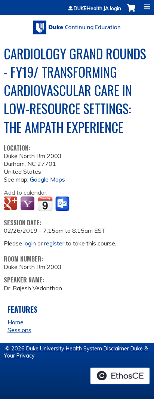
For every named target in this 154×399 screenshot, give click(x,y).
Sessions (19, 330)
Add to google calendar (11, 204)
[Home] (77, 25)
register (54, 243)
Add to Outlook (63, 204)
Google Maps (47, 179)
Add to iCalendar (45, 203)
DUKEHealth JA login (97, 8)
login (30, 243)
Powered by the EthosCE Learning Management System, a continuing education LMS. (120, 376)
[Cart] (131, 11)
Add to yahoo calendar (28, 204)
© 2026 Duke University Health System (53, 348)
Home (15, 322)
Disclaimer (116, 348)
